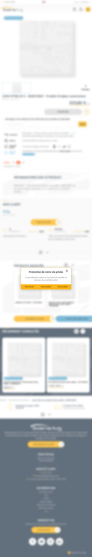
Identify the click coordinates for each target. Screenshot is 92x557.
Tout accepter (63, 287)
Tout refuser (29, 287)
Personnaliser (46, 287)
